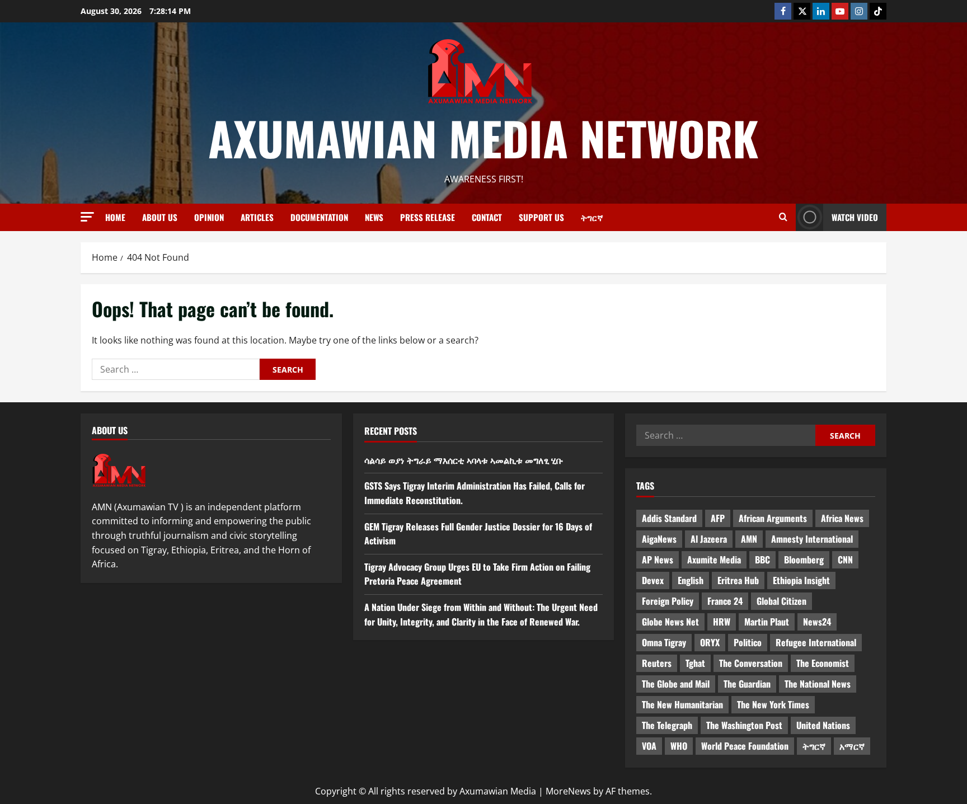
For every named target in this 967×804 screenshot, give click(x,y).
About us (159, 217)
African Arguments (773, 518)
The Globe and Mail (676, 683)
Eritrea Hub (738, 580)
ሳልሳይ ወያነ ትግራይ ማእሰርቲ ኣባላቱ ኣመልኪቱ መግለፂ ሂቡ (463, 460)
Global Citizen (781, 601)
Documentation (319, 217)
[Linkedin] (821, 11)
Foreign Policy (667, 601)
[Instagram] (859, 11)
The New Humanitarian (682, 704)
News (374, 217)
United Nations (823, 725)
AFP (718, 518)
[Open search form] (783, 217)
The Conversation (750, 663)
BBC (762, 559)
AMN (749, 539)
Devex (653, 580)
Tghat (695, 663)
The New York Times (773, 704)
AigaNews (659, 539)
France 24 (725, 601)
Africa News (842, 518)
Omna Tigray (664, 642)
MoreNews (568, 791)
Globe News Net (670, 621)
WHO (678, 746)
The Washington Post (744, 725)
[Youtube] (840, 11)
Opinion (209, 217)
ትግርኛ (592, 217)
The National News (818, 683)
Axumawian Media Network (483, 138)
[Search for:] (176, 369)
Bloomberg (804, 559)
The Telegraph (667, 725)
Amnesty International (812, 539)
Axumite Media (714, 559)
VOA (649, 746)
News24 (817, 621)
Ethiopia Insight (801, 580)
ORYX (710, 642)
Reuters (657, 663)
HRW (721, 621)
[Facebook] (782, 11)
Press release (427, 217)
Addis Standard (669, 518)
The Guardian (747, 683)
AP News (657, 559)
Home (115, 217)
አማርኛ (852, 746)
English (690, 580)
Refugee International (816, 642)
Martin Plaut (766, 621)
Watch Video (855, 217)
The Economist (822, 663)
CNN (845, 559)
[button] (87, 217)
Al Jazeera (709, 539)
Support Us (541, 217)
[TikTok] (878, 11)
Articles (257, 217)
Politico (748, 642)
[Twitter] (802, 11)
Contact (487, 217)
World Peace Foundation (744, 746)
